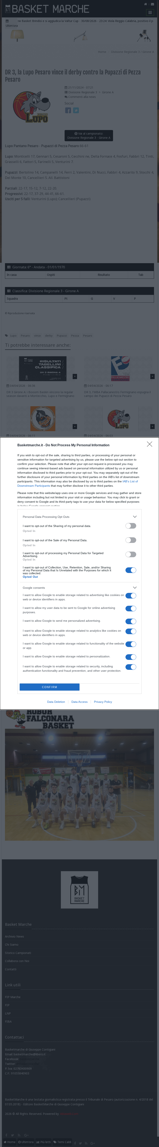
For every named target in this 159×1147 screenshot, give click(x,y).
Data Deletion (56, 701)
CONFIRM (49, 687)
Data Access (79, 701)
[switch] (130, 526)
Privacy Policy (103, 701)
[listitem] (79, 517)
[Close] (151, 445)
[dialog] (79, 573)
